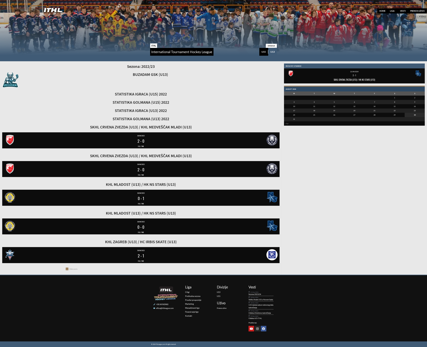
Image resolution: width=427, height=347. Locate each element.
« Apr (287, 123)
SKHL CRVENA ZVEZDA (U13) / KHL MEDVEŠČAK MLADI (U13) (141, 127)
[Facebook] (263, 328)
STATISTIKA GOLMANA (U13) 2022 (141, 118)
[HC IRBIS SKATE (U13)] (232, 254)
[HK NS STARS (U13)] (232, 197)
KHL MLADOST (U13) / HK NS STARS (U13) (141, 184)
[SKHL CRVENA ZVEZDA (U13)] (49, 140)
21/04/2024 (354, 72)
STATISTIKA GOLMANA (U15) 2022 (141, 102)
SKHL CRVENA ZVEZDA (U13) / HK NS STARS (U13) (354, 79)
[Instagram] (257, 328)
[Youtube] (251, 328)
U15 (264, 51)
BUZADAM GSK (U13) (150, 74)
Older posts (72, 269)
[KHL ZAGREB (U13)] (49, 254)
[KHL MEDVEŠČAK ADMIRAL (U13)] (232, 140)
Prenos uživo (417, 11)
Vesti (403, 11)
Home (382, 11)
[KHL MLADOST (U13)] (49, 197)
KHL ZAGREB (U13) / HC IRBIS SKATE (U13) (141, 241)
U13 (272, 51)
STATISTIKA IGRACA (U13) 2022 (141, 110)
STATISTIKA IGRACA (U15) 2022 (141, 94)
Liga (392, 11)
